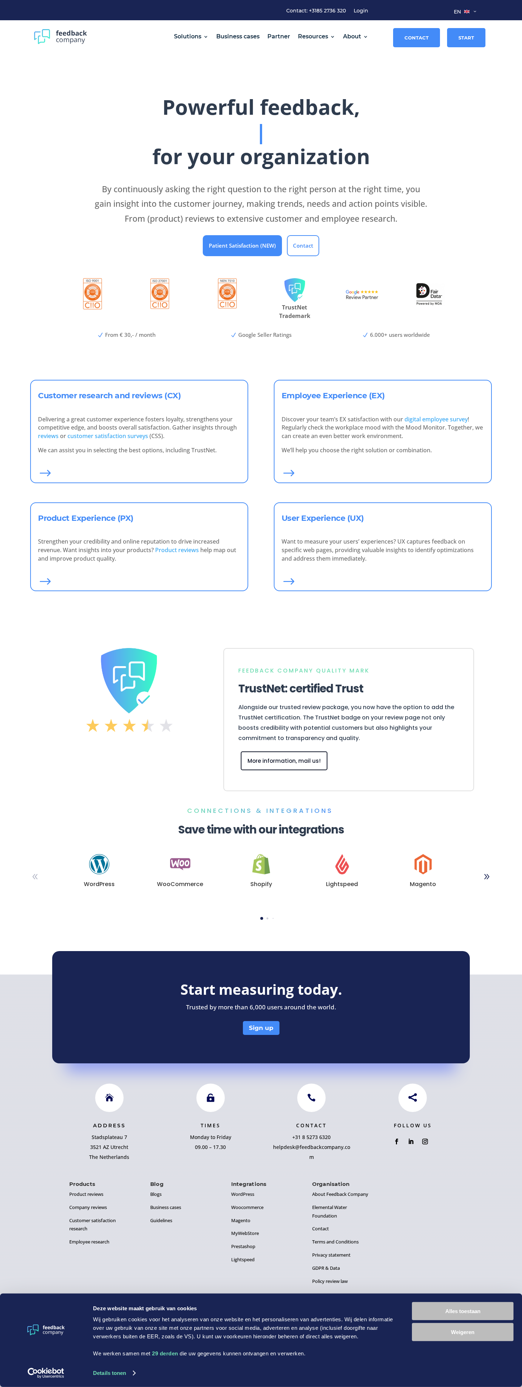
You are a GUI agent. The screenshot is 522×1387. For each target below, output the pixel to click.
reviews (48, 436)
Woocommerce (247, 1207)
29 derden (165, 1353)
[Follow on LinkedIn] (411, 1141)
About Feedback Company (340, 1194)
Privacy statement (331, 1255)
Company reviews (88, 1207)
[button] (486, 876)
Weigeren (462, 1332)
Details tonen (109, 1373)
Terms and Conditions (335, 1241)
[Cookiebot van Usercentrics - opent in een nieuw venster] (46, 1373)
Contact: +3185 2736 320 (316, 11)
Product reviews (177, 550)
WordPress (242, 1194)
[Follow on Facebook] (396, 1141)
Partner (278, 36)
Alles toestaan (462, 1311)
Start (466, 38)
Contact (416, 38)
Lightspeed (243, 1259)
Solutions (187, 36)
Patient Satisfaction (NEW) (242, 245)
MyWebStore (245, 1233)
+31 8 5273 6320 (311, 1137)
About (352, 36)
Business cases (238, 36)
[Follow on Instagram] (425, 1141)
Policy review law (330, 1281)
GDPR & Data (326, 1268)
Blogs (156, 1194)
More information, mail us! (284, 761)
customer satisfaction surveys (107, 436)
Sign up (261, 1027)
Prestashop (243, 1246)
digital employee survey (436, 419)
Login (361, 11)
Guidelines (161, 1220)
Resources (313, 36)
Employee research (89, 1241)
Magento (240, 1220)
